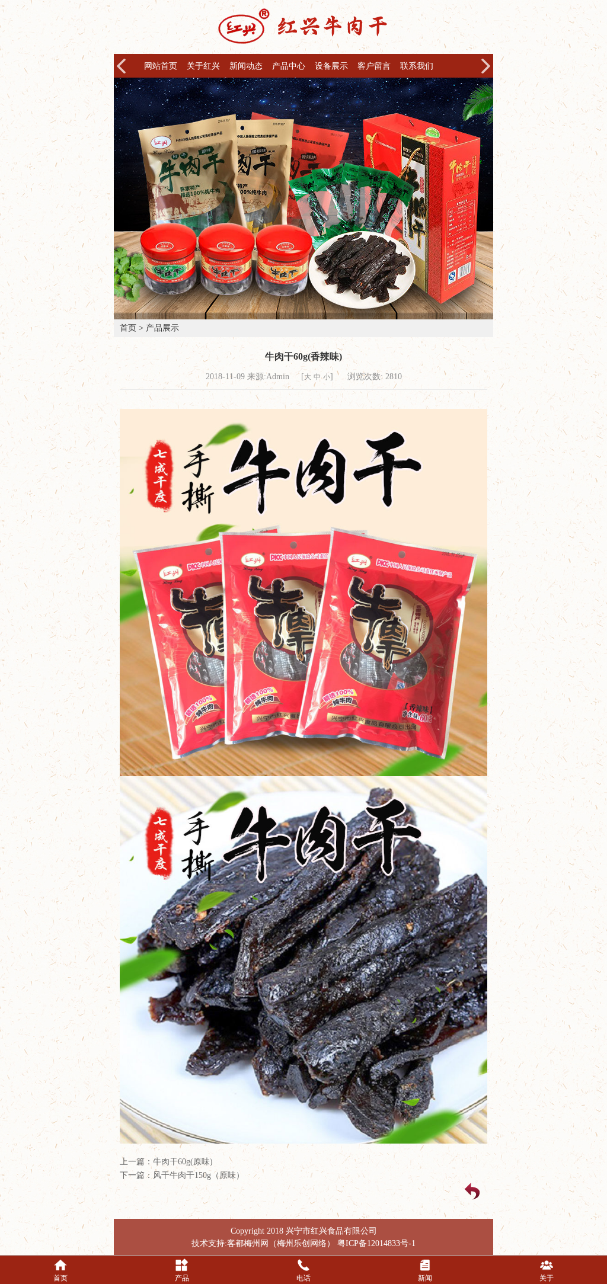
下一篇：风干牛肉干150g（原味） (182, 1175)
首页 (128, 328)
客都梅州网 (248, 1243)
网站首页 (160, 66)
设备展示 (331, 66)
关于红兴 (203, 66)
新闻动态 (246, 66)
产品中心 (288, 66)
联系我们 (416, 66)
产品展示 (162, 328)
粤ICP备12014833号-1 (376, 1243)
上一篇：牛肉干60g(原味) (166, 1161)
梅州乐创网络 (302, 1243)
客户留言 (374, 66)
